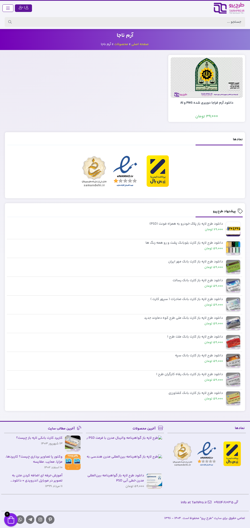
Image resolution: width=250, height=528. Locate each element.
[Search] (10, 22)
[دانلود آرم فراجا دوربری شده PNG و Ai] (207, 77)
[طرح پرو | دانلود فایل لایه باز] (230, 8)
